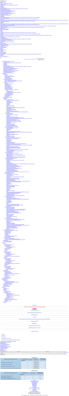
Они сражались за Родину (10, 296)
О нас (7, 90)
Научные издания (17, 32)
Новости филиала (9, 140)
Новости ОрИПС (9, 108)
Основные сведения (3, 4)
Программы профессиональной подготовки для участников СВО (16, 107)
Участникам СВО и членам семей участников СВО (14, 92)
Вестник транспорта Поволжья (11, 246)
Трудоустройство (9, 188)
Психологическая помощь (10, 194)
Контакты (34, 32)
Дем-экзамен (8, 202)
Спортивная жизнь (3, 43)
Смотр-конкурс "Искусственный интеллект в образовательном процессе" (34, 27)
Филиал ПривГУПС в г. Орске (35, 24)
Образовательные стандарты (10, 179)
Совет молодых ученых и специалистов (6, 39)
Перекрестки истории (10, 297)
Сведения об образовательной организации (6, 3)
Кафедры (1, 51)
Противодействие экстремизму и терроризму (13, 193)
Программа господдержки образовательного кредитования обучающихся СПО (17, 111)
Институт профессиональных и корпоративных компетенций (20, 18)
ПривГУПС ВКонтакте (29, 17)
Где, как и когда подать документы (5, 344)
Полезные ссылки (9, 110)
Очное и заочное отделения (10, 208)
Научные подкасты (28, 32)
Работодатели (7, 96)
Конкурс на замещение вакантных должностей (13, 204)
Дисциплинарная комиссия (9, 94)
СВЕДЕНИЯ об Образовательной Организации (13, 198)
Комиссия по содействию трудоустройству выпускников (14, 154)
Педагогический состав (7, 65)
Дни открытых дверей (3, 345)
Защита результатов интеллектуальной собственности (37, 35)
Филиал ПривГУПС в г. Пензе (55, 23)
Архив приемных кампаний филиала (12, 216)
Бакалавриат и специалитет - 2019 (6, 338)
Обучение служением (3, 47)
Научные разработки (3, 35)
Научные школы (2, 37)
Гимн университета (7, 95)
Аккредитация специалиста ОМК (11, 109)
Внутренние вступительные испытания (5, 346)
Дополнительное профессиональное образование (13, 131)
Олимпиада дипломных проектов (5, 27)
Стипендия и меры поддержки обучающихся (13, 178)
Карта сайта (34, 390)
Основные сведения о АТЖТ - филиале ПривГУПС (14, 137)
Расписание (6, 83)
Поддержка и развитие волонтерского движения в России (15, 150)
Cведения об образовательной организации (13, 127)
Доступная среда (9, 183)
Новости (1, 17)
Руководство (8, 162)
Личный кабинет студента (8, 87)
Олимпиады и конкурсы (3, 26)
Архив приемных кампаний (36, 17)
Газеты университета (9, 215)
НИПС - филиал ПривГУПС (20, 23)
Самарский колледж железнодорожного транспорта (7, 25)
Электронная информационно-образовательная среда (14, 192)
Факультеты (2, 50)
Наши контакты (7, 77)
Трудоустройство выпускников (11, 136)
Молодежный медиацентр (10, 214)
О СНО (32, 32)
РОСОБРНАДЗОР (34, 385)
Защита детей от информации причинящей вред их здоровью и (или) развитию (17, 149)
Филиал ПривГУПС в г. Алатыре (29, 23)
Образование (2, 6)
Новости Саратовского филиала (11, 197)
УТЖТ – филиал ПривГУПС (13, 23)
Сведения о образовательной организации (12, 174)
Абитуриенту (8, 103)
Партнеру (5, 265)
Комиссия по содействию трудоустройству (12, 146)
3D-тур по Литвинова (3, 52)
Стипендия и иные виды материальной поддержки (14, 144)
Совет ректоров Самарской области (34, 387)
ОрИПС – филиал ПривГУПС (4, 23)
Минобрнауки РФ (34, 382)
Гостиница (1, 55)
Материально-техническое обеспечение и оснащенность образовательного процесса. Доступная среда (14, 8)
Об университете (3, 53)
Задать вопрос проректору (7, 285)
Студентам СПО (9, 200)
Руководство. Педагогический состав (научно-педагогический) (15, 224)
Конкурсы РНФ (46, 35)
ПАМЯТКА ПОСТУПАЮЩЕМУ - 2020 (5, 342)
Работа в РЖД (34, 383)
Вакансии (8, 133)
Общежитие (2, 349)
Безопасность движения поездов (9, 298)
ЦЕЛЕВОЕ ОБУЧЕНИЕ (3, 343)
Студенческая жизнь (12, 41)
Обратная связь (9, 206)
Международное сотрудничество (4, 12)
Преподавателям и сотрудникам (4, 21)
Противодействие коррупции (4, 14)
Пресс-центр (2, 54)
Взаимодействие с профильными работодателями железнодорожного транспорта (18, 171)
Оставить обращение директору (9, 236)
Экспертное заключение (26, 35)
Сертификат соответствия (34, 331)
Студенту (1, 31)
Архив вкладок (9, 217)
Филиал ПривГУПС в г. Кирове (14, 24)
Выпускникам (2, 22)
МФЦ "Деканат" (6, 240)
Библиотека (8, 148)
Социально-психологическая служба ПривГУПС (11, 89)
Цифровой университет (8, 84)
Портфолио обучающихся (8, 88)
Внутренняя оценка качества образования (12, 126)
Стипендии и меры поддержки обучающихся (6, 11)
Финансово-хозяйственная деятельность (9, 67)
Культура (1, 42)
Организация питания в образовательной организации (11, 70)
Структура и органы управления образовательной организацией (12, 62)
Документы (1, 5)
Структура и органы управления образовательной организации (15, 176)
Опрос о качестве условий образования (34, 388)
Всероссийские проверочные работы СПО (12, 211)
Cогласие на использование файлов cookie (34, 394)
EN (0, 57)
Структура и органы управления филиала (12, 114)
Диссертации (7, 274)
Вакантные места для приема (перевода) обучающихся (7, 10)
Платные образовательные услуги (5, 9)
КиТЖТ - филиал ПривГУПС (11, 207)
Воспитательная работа (10, 101)
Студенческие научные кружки (4, 32)
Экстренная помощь (9, 91)
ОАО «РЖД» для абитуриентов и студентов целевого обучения (34, 306)
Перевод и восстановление (6, 17)
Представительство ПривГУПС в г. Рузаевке (25, 24)
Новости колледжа (7, 231)
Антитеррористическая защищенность (12, 125)
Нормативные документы (8, 272)
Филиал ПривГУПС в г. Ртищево (63, 23)
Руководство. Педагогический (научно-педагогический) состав (15, 117)
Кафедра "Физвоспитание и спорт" (10, 281)
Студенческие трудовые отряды (4, 45)
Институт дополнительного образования (5, 18)
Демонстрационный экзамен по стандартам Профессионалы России (16, 157)
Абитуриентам (2, 16)
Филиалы (5, 98)
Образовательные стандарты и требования (6, 13)
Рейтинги (6, 300)
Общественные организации (4, 44)
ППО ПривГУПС (34, 323)
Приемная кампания (9, 153)
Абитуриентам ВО (9, 201)
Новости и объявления (10, 128)
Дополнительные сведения (10, 105)
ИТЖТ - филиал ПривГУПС (38, 23)
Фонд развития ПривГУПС (34, 321)
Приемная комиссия (23, 17)
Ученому (1, 34)
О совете (1, 40)
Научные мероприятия (12, 32)
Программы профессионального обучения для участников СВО (15, 195)
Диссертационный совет (4, 38)
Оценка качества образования (4, 29)
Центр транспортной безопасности (33, 18)
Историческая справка (10, 294)
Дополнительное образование (8, 79)
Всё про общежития (8, 86)
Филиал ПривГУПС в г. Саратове (5, 24)
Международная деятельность (4, 41)
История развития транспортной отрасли (34, 325)
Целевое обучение (34, 310)
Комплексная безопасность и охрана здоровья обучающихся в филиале (16, 209)
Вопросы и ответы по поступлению (15, 17)
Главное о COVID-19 (9, 156)
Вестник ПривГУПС (9, 247)
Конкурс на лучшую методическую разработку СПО (17, 27)
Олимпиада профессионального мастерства (13, 185)
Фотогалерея (8, 295)
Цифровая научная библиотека (4, 28)
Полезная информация (10, 40)
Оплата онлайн (34, 389)
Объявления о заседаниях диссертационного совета (12, 273)
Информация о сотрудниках (10, 293)
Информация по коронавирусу (11, 190)
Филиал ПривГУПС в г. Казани (46, 23)
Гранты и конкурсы (23, 32)
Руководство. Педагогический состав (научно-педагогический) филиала (16, 143)
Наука (1, 30)
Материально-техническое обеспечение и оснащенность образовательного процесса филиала (19, 118)
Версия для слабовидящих (3, 56)
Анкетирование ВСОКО (10, 151)
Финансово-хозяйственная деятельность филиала (13, 120)
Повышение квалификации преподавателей (11, 299)
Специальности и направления (4, 347)
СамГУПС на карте (6, 290)
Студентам (2, 19)
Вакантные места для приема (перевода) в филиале (14, 181)
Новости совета (5, 40)
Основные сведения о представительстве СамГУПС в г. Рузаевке (15, 219)
